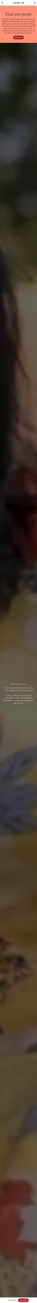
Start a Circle (18, 37)
